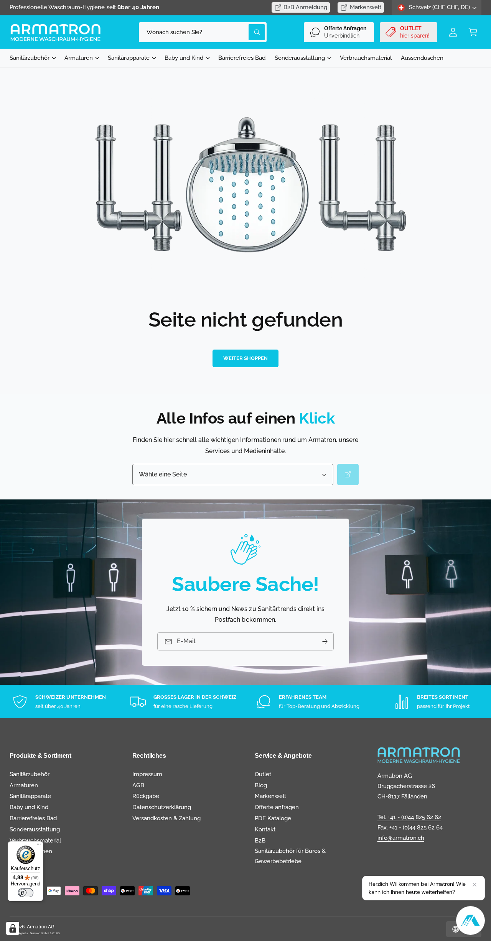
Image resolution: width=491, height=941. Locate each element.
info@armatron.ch (400, 837)
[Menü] (38, 846)
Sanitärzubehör (29, 57)
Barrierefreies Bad (33, 818)
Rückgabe (145, 796)
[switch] (25, 892)
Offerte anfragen (277, 807)
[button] (473, 32)
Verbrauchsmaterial (35, 840)
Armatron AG (40, 927)
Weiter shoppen (245, 358)
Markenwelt (365, 7)
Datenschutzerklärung (161, 807)
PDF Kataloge (273, 818)
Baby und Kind (184, 57)
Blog (261, 785)
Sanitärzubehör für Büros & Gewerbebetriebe (290, 856)
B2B (260, 840)
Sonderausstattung (300, 57)
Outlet (263, 774)
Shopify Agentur (19, 933)
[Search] (348, 474)
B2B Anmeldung (305, 7)
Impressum (147, 774)
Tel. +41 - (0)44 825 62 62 (409, 817)
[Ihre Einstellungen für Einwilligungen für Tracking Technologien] (12, 928)
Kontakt (265, 829)
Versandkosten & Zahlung (166, 818)
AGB (138, 785)
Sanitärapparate (128, 57)
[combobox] (203, 32)
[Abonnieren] (324, 641)
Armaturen (78, 57)
